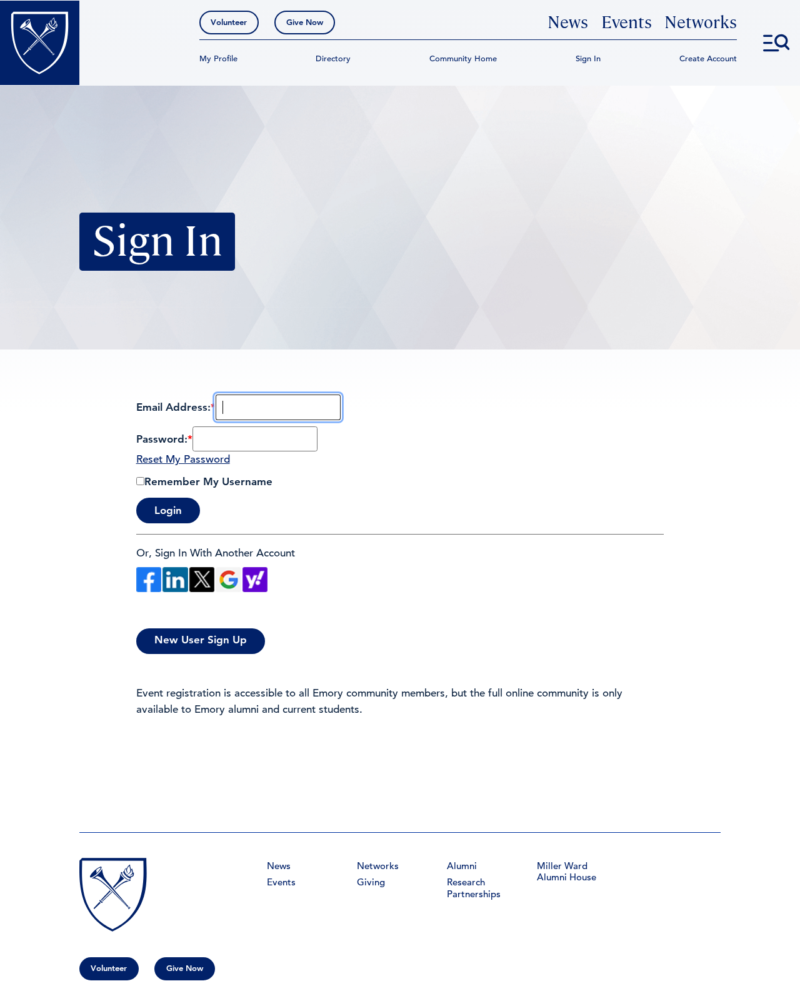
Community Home (463, 58)
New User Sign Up (200, 639)
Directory (333, 58)
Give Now (304, 22)
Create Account (708, 58)
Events (626, 23)
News (568, 23)
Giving (371, 882)
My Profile (218, 58)
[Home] (39, 43)
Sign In (588, 58)
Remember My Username (208, 481)
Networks (700, 23)
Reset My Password (183, 459)
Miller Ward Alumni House (566, 871)
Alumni (462, 866)
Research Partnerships (474, 888)
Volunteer (229, 22)
